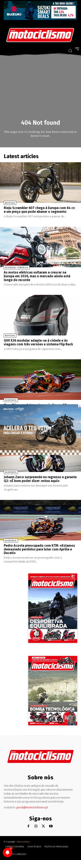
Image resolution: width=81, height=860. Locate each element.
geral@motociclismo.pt (32, 807)
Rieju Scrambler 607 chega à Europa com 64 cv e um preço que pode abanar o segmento (39, 210)
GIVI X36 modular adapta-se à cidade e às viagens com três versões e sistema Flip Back (38, 342)
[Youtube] (51, 826)
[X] (43, 826)
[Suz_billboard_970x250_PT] (40, 19)
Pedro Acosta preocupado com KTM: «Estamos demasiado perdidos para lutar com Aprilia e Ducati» (39, 549)
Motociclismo (23, 842)
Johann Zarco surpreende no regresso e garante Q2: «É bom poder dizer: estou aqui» (40, 479)
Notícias (10, 203)
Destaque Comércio (16, 267)
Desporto (11, 400)
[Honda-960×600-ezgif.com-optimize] (40, 453)
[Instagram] (36, 826)
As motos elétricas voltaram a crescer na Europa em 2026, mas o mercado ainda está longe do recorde (37, 276)
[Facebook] (28, 826)
